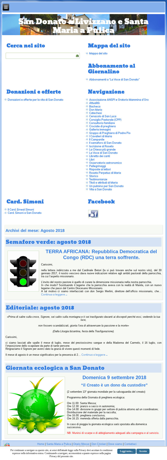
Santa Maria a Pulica (58, 444)
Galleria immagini (100, 129)
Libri (91, 159)
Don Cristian (98, 444)
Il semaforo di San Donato (105, 142)
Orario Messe (81, 444)
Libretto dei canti (99, 156)
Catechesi (95, 113)
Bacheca (94, 106)
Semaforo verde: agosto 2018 (48, 242)
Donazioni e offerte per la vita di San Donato (35, 99)
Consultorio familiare (102, 123)
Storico (93, 176)
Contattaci (130, 444)
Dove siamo (115, 444)
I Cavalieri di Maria (100, 136)
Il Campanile (96, 139)
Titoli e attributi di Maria (103, 182)
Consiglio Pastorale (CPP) (105, 119)
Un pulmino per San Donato (106, 186)
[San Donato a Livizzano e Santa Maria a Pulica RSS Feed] (7, 445)
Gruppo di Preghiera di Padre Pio (110, 133)
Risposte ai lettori (100, 169)
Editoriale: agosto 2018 (40, 308)
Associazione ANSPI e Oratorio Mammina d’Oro (119, 99)
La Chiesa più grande (102, 149)
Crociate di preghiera (102, 126)
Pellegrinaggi (97, 166)
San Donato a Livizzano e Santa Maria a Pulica (83, 26)
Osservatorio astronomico (105, 162)
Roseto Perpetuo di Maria (105, 172)
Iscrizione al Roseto (101, 146)
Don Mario (95, 109)
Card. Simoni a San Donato (25, 212)
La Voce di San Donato (103, 152)
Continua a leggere (54, 294)
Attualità (94, 103)
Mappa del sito (98, 53)
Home (40, 444)
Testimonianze (98, 179)
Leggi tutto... (126, 451)
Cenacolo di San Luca (102, 116)
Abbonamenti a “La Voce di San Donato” (114, 79)
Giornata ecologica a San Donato (55, 368)
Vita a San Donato (100, 189)
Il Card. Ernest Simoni (21, 209)
